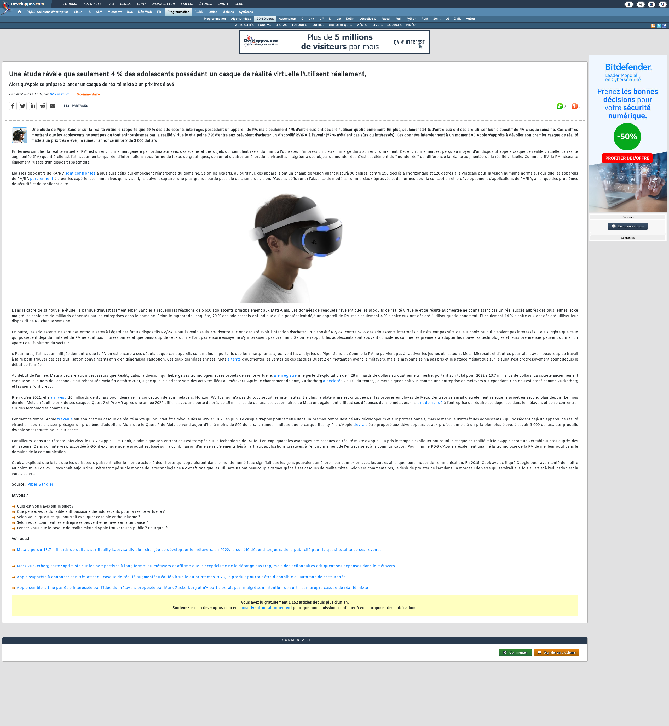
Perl (398, 19)
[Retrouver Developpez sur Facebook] (664, 26)
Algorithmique (241, 19)
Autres (471, 19)
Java (130, 12)
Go (339, 19)
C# (322, 19)
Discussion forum (630, 226)
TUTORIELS (300, 25)
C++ (311, 19)
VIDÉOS (411, 25)
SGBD (199, 12)
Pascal (385, 19)
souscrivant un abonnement (265, 608)
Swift (436, 19)
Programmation (178, 12)
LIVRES (378, 25)
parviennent (41, 179)
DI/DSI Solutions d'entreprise (48, 12)
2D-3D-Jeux (265, 19)
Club (238, 4)
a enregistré (285, 375)
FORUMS (264, 25)
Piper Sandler (40, 484)
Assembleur (287, 19)
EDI (159, 12)
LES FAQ (281, 25)
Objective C (368, 19)
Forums (69, 4)
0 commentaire (88, 95)
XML (457, 19)
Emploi (186, 4)
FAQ (110, 4)
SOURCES (394, 25)
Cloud (78, 12)
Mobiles (228, 12)
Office (213, 12)
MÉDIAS (362, 25)
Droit (223, 4)
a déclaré (332, 381)
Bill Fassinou (59, 94)
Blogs (125, 4)
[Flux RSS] (653, 26)
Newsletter (163, 4)
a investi (58, 397)
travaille (65, 419)
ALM (99, 12)
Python (411, 19)
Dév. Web (145, 12)
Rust (425, 19)
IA (89, 12)
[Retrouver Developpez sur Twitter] (659, 26)
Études (205, 4)
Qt (447, 19)
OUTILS (318, 25)
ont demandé (430, 403)
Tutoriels (92, 4)
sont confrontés (80, 173)
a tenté (234, 359)
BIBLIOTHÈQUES (340, 25)
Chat (141, 4)
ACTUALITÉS (244, 25)
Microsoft (115, 12)
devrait (360, 425)
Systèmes (246, 12)
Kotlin (350, 19)
